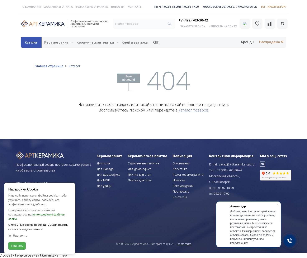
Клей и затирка (135, 42)
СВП (156, 42)
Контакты (135, 7)
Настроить (20, 235)
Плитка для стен (139, 175)
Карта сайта (184, 244)
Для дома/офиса (108, 175)
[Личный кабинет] (245, 24)
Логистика (180, 169)
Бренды (247, 42)
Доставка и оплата (58, 7)
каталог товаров (193, 110)
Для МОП (103, 180)
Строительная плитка (143, 163)
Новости (117, 7)
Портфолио (181, 191)
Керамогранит (56, 42)
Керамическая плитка (95, 42)
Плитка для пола (140, 180)
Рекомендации (183, 186)
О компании (31, 7)
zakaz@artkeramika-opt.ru (236, 164)
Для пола (103, 163)
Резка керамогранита (92, 7)
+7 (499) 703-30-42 (193, 20)
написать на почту (223, 26)
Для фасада (105, 169)
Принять (17, 245)
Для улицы (104, 186)
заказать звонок (192, 26)
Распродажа (269, 42)
